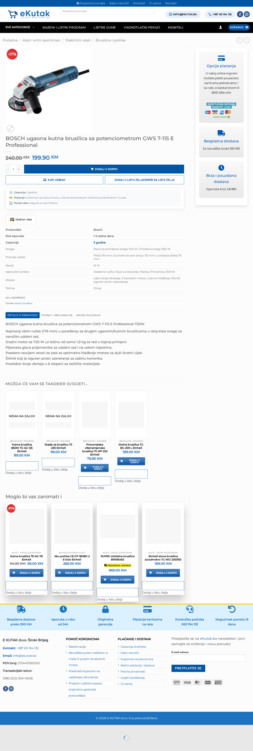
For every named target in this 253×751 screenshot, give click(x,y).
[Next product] (239, 40)
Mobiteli (175, 27)
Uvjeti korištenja (133, 678)
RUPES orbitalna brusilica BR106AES (117, 558)
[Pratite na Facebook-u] (240, 14)
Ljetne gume (105, 27)
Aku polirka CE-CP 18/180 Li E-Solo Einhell (72, 558)
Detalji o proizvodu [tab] (22, 315)
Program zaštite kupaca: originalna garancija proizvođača (85, 689)
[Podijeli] (26, 728)
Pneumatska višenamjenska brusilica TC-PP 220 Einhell (94, 449)
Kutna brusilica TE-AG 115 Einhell (26, 558)
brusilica (27, 303)
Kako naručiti (130, 653)
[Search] (63, 17)
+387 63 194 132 (21, 648)
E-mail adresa (180, 652)
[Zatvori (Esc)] (37, 728)
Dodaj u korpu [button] (98, 468)
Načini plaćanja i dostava (138, 665)
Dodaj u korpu (106, 169)
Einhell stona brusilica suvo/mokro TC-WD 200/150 (163, 558)
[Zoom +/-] (3, 728)
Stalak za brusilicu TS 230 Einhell (58, 446)
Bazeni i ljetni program (64, 27)
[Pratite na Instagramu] (247, 14)
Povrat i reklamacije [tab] (57, 315)
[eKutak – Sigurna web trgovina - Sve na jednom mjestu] (28, 14)
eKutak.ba (208, 639)
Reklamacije (77, 646)
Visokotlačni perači (142, 27)
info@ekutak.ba (19, 655)
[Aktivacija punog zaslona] (15, 728)
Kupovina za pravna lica (137, 659)
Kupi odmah (56, 180)
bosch (18, 303)
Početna (10, 40)
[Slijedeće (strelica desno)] (15, 744)
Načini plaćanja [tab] (88, 315)
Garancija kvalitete (133, 646)
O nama (126, 684)
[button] (20, 27)
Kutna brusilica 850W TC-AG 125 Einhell (22, 448)
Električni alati (78, 40)
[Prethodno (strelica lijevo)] (3, 744)
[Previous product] (247, 40)
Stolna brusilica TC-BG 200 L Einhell (131, 446)
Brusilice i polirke (110, 40)
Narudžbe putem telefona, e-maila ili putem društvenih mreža (89, 659)
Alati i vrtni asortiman (41, 40)
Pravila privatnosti (133, 671)
